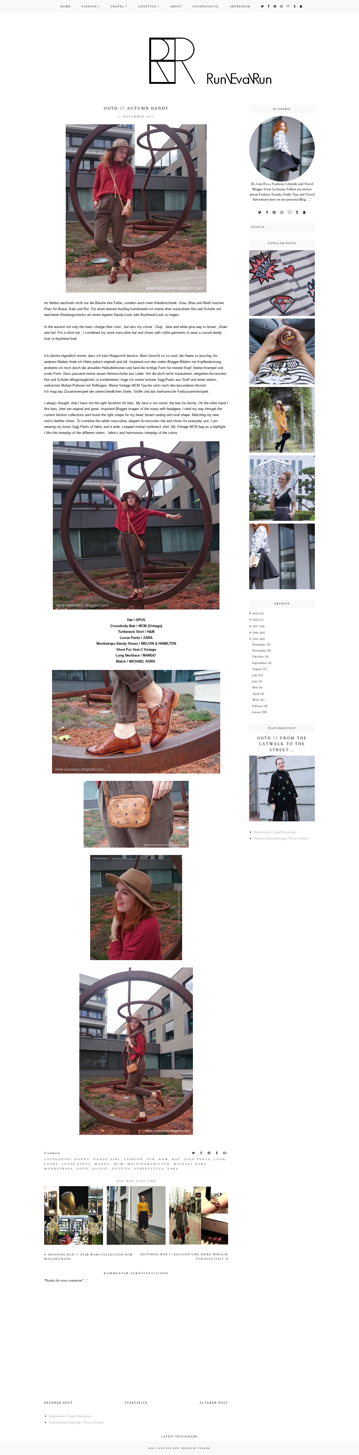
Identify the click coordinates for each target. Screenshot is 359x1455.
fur (151, 1159)
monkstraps (58, 1169)
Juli (255, 675)
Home (65, 6)
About (176, 6)
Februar (258, 706)
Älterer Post (213, 1403)
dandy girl (107, 1159)
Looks (51, 1164)
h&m (163, 1159)
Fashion (89, 6)
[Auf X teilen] (194, 1153)
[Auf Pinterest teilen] (209, 1153)
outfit (100, 1169)
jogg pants (197, 1159)
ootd (82, 1169)
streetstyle (149, 1169)
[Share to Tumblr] (217, 1153)
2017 (256, 626)
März (256, 700)
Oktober (258, 657)
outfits (121, 1169)
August (257, 669)
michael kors (190, 1164)
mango (102, 1164)
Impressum (240, 6)
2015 (256, 639)
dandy (82, 1159)
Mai (255, 687)
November (259, 651)
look (220, 1159)
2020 (256, 620)
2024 (256, 614)
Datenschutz (205, 6)
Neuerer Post (58, 1403)
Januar (257, 712)
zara (173, 1169)
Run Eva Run (168, 1448)
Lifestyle (147, 6)
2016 (256, 633)
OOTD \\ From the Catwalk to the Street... (282, 744)
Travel (117, 6)
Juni (255, 681)
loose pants (76, 1164)
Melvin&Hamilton (148, 1164)
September (260, 663)
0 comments (52, 1153)
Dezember (259, 645)
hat (176, 1159)
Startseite (136, 1403)
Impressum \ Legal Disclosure (275, 832)
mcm (119, 1164)
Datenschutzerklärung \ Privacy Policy (281, 838)
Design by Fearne (195, 1448)
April (256, 694)
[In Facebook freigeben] (201, 1153)
